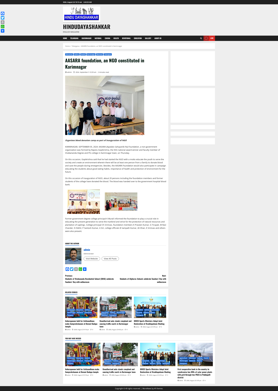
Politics (146, 312)
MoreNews (146, 388)
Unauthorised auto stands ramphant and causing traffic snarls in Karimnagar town (116, 324)
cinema (107, 38)
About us (157, 38)
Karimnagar (86, 38)
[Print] (2, 22)
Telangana (74, 38)
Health (116, 38)
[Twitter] (2, 18)
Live (211, 38)
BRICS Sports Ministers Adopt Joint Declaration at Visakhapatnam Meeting (149, 322)
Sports (153, 312)
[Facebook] (2, 13)
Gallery (148, 38)
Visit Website (92, 258)
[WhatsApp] (2, 26)
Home (65, 38)
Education (138, 38)
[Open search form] (201, 38)
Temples (70, 315)
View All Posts (110, 258)
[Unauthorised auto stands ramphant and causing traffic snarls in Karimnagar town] (116, 307)
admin (69, 72)
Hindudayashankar (86, 26)
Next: (143, 278)
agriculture (183, 358)
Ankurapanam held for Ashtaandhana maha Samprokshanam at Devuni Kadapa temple (81, 324)
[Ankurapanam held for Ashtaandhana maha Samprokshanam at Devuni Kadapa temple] (81, 307)
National (98, 38)
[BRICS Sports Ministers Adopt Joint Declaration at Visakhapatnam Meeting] (150, 307)
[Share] (2, 31)
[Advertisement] (193, 68)
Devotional (126, 38)
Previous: (89, 278)
